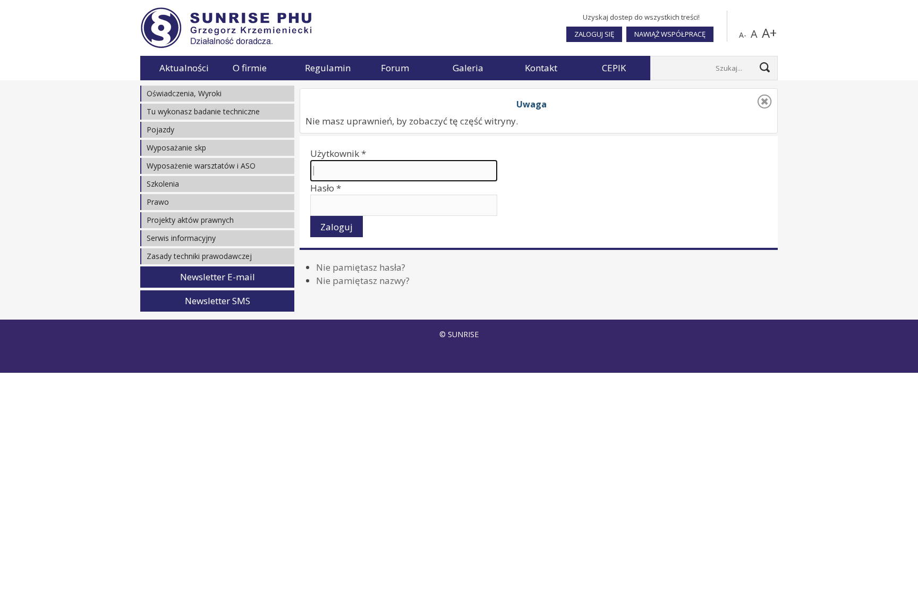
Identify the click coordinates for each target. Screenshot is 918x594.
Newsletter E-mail (217, 277)
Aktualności (184, 68)
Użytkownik (338, 153)
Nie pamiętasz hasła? (360, 267)
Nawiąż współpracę (670, 34)
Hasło (325, 188)
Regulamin (328, 68)
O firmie (250, 68)
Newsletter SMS (217, 301)
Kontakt (541, 68)
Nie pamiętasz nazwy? (363, 280)
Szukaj (764, 67)
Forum (395, 68)
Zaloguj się (594, 34)
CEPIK (614, 68)
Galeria (468, 68)
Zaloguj (336, 227)
